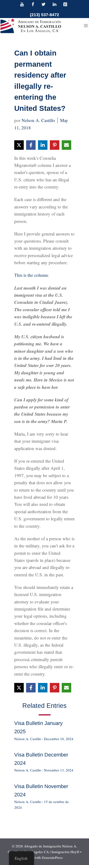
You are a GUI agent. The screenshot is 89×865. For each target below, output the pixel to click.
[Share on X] (19, 145)
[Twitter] (43, 4)
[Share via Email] (66, 145)
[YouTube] (22, 4)
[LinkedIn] (54, 4)
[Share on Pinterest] (54, 145)
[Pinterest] (65, 4)
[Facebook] (32, 4)
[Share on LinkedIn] (42, 145)
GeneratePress (52, 857)
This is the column (31, 275)
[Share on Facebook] (31, 145)
